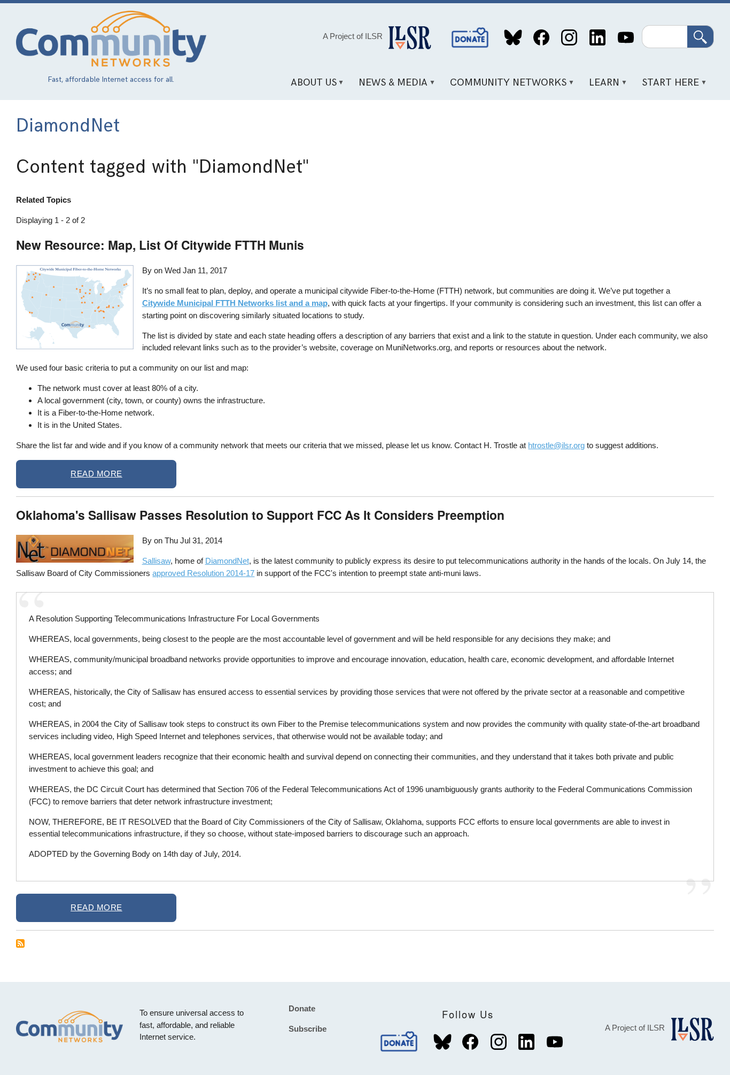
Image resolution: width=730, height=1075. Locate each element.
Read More (96, 473)
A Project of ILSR (353, 36)
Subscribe (308, 1028)
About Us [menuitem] (310, 86)
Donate (470, 38)
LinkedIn (597, 38)
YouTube (625, 38)
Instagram (569, 38)
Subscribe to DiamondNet (20, 943)
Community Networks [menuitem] (504, 86)
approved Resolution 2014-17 (203, 573)
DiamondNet (227, 560)
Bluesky (513, 38)
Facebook (541, 38)
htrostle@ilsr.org (556, 445)
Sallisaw (156, 560)
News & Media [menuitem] (389, 86)
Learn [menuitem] (600, 86)
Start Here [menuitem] (667, 86)
